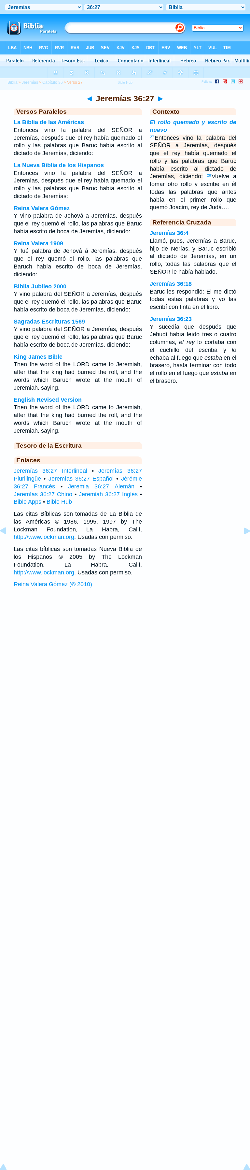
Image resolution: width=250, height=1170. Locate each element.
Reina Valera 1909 (38, 243)
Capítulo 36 (52, 82)
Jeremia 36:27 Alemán (101, 486)
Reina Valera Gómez (42, 208)
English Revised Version (48, 400)
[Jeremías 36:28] (242, 545)
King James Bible (38, 357)
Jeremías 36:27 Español (81, 478)
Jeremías (30, 82)
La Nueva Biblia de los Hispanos (59, 165)
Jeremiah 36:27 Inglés (108, 494)
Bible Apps (27, 501)
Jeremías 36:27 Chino (43, 494)
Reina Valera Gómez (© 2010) (53, 584)
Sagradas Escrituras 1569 (49, 321)
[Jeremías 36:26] (8, 545)
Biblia (12, 82)
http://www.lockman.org (44, 537)
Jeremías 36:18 (171, 284)
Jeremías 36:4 (169, 233)
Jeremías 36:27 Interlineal (50, 471)
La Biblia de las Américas (49, 122)
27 (152, 137)
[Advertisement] (125, 641)
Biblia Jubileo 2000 (40, 286)
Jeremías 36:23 (171, 319)
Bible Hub (59, 501)
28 (209, 175)
